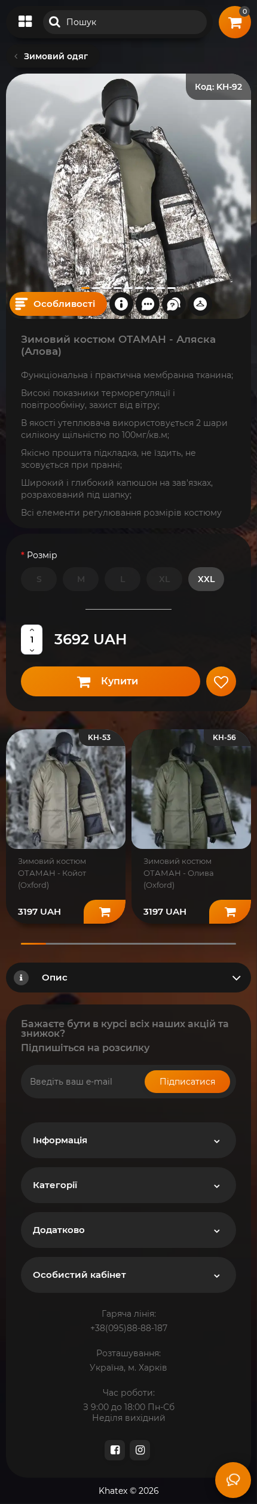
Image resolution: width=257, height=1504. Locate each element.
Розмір (42, 555)
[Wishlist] (221, 681)
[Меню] (25, 22)
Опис (55, 977)
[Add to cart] (105, 912)
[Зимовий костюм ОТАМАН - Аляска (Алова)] (128, 196)
